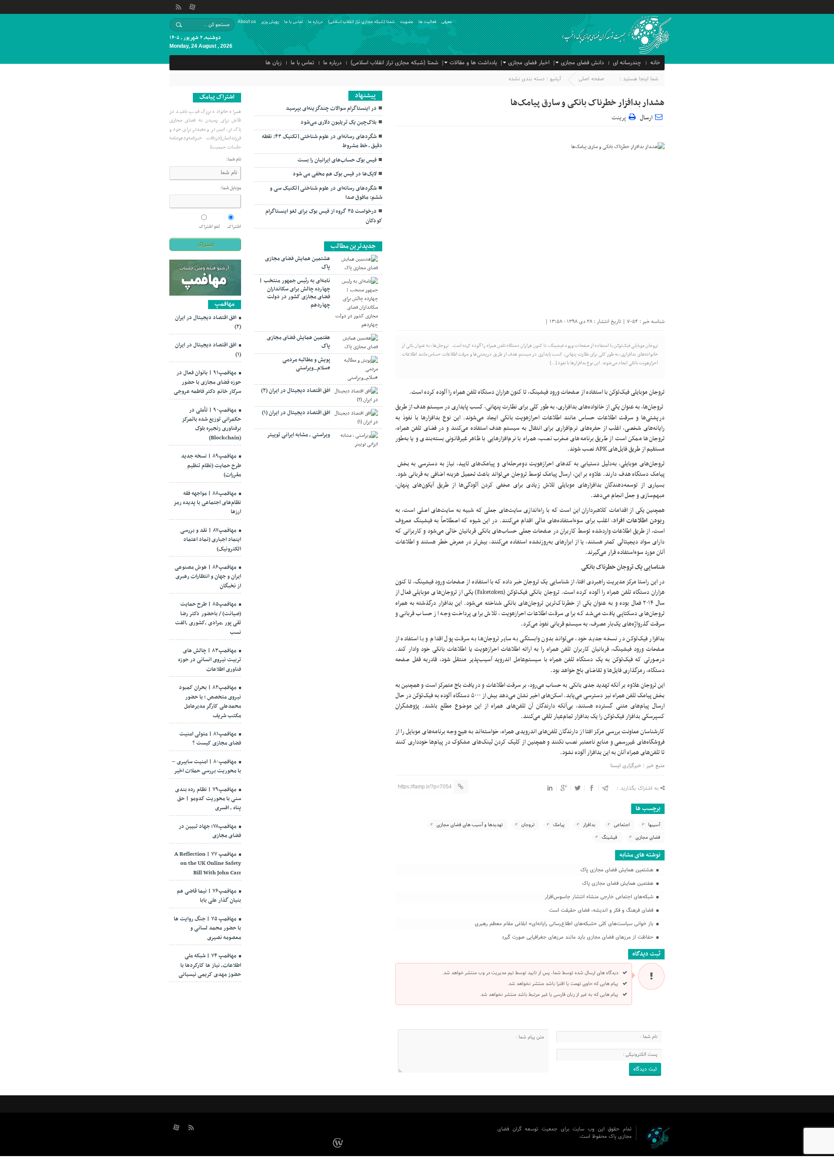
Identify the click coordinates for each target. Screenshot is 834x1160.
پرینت (620, 116)
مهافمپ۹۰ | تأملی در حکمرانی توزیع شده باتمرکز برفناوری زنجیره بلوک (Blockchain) (211, 424)
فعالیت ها (427, 22)
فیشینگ (609, 837)
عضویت (406, 22)
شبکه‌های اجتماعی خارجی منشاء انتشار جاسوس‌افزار (600, 897)
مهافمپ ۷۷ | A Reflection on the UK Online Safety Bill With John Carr (207, 864)
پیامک (559, 825)
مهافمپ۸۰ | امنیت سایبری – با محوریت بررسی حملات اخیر (206, 766)
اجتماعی (622, 825)
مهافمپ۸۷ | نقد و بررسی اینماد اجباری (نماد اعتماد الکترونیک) (210, 540)
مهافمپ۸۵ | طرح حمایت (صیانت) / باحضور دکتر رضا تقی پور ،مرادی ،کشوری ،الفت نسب (208, 618)
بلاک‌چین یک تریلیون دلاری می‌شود (339, 122)
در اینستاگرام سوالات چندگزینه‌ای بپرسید (331, 108)
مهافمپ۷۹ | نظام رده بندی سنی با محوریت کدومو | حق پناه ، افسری (208, 799)
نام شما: (233, 160)
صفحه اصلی (591, 79)
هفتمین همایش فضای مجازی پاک (618, 883)
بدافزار (589, 825)
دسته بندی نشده (527, 79)
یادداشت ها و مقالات (473, 63)
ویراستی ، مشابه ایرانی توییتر (298, 435)
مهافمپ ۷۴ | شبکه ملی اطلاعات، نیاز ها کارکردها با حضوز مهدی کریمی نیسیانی (210, 965)
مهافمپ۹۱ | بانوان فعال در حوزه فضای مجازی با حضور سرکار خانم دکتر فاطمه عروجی (207, 382)
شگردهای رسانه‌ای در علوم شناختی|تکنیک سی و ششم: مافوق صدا (326, 193)
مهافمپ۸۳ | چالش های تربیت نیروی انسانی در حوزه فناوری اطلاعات (209, 660)
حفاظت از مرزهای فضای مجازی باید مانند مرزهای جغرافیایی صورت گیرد (578, 937)
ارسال (646, 117)
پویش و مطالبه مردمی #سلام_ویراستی (306, 363)
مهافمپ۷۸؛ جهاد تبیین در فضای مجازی (210, 831)
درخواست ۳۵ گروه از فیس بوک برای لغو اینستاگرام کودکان (323, 216)
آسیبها (654, 825)
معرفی (446, 22)
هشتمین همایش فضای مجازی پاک (617, 870)
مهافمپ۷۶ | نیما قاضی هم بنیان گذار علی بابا (209, 895)
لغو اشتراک (209, 227)
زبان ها (273, 63)
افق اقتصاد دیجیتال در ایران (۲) (295, 390)
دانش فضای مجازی (582, 63)
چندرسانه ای (627, 63)
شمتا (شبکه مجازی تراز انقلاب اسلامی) (361, 22)
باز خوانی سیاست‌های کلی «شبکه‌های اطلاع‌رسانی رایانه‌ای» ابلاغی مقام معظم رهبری (565, 923)
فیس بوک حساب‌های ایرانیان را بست (337, 160)
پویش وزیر (270, 22)
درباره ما (315, 22)
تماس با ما (293, 22)
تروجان (528, 825)
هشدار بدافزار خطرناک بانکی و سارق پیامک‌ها (587, 103)
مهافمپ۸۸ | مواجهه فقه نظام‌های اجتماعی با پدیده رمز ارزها (207, 503)
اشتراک (234, 227)
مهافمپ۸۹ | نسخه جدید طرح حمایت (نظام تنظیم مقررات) (211, 465)
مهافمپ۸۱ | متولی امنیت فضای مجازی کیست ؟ (210, 738)
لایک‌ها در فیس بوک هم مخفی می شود (335, 174)
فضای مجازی (647, 837)
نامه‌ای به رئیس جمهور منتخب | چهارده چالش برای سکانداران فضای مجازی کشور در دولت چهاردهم (294, 293)
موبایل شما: (230, 188)
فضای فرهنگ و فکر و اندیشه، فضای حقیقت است (602, 910)
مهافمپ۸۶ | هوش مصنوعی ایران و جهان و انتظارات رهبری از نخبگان (208, 577)
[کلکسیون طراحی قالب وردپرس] (339, 1143)
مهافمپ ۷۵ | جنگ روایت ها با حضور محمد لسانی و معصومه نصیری (207, 928)
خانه (655, 63)
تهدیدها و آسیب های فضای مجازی (470, 825)
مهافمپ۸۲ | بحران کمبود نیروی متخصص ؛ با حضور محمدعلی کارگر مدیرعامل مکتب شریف (210, 701)
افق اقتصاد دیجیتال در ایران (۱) (296, 413)
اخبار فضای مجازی (528, 63)
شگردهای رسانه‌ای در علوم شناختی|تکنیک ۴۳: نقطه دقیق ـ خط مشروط (322, 141)
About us (247, 22)
